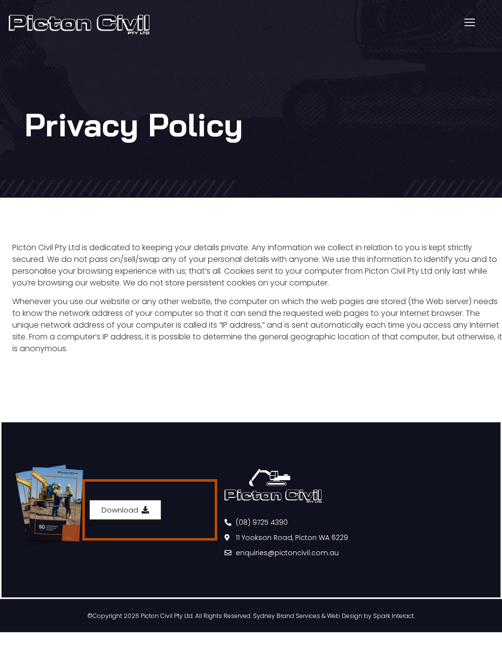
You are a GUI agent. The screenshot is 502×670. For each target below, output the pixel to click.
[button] (469, 23)
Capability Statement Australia (44, 619)
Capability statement (19, 619)
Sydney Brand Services (286, 616)
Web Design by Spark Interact (370, 616)
